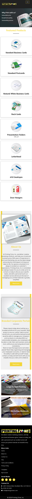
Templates (4, 469)
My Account (4, 472)
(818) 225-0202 (7, 488)
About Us (3, 454)
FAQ (2, 460)
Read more (16, 283)
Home (3, 451)
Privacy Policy (5, 466)
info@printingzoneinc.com (10, 490)
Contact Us (4, 457)
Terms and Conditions (7, 463)
